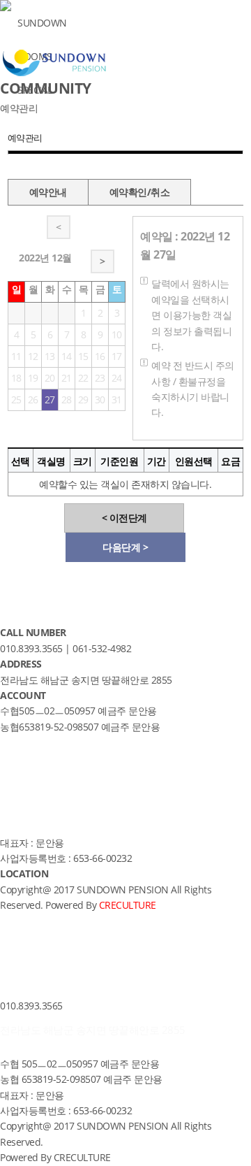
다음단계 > (125, 547)
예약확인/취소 (139, 192)
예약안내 (48, 192)
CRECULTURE (82, 1157)
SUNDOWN (42, 22)
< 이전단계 (124, 517)
